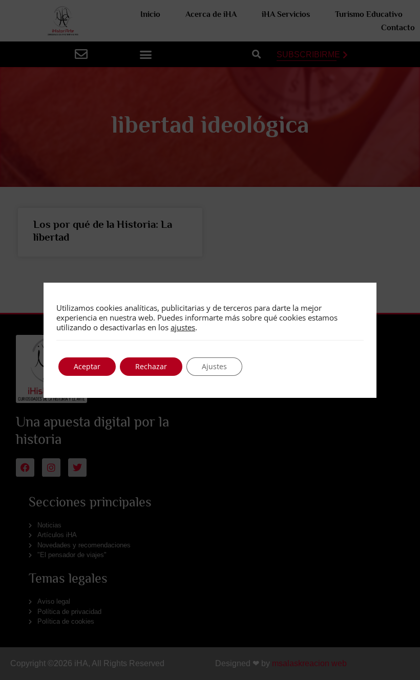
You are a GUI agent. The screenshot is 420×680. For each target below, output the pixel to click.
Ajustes (214, 366)
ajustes (183, 327)
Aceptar (87, 366)
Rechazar (151, 366)
